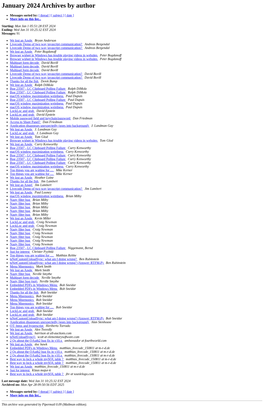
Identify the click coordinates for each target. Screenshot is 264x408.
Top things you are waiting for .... (32, 170)
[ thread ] (44, 15)
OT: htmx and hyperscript (27, 326)
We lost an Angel (21, 185)
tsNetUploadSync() (23, 337)
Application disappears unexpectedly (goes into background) (50, 125)
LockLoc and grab (22, 111)
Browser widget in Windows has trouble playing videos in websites (54, 55)
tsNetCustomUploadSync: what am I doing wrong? (44, 259)
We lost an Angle (21, 40)
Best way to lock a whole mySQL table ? (37, 359)
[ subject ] (57, 15)
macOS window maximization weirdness (37, 96)
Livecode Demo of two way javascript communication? (46, 44)
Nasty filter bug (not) (24, 281)
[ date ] (69, 15)
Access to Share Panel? (25, 122)
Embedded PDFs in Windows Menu (34, 285)
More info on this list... (25, 19)
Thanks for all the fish (24, 81)
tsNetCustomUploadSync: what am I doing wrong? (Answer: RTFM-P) (57, 263)
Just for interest (20, 251)
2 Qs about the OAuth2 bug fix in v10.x (36, 340)
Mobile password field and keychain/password (40, 118)
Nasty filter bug (20, 200)
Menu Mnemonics (22, 266)
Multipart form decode (25, 62)
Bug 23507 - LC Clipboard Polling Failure (38, 88)
